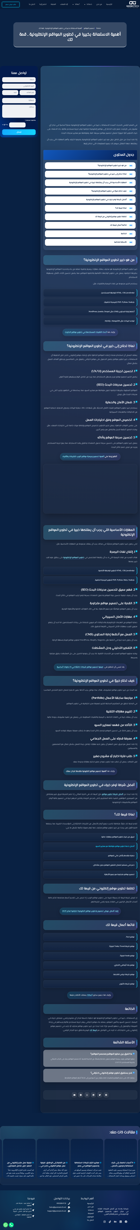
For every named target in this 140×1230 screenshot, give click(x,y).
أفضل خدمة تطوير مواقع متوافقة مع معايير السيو (115, 846)
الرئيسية (109, 4)
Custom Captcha (30, 120)
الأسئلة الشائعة (120, 242)
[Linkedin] (120, 1221)
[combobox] (19, 100)
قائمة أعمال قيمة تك (118, 225)
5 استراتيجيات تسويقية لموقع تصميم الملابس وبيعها (52, 1164)
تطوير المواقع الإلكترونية (73, 557)
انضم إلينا (42, 4)
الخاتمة (124, 233)
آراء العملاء (64, 4)
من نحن (99, 4)
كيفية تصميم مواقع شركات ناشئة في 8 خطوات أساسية (80, 667)
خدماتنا (89, 4)
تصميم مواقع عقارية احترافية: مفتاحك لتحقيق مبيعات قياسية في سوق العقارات (18, 1164)
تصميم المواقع (89, 28)
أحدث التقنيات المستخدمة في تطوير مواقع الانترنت (86, 332)
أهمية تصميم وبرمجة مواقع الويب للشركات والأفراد (83, 456)
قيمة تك (93, 1030)
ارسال (19, 132)
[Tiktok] (110, 1221)
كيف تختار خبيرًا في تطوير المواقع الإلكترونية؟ (109, 191)
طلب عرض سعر (10, 4)
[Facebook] (126, 1221)
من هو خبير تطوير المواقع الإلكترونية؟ (112, 165)
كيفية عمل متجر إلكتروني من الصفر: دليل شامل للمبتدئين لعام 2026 (87, 1164)
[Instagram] (104, 1221)
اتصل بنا (32, 4)
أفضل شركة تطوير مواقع (112, 794)
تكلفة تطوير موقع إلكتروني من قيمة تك (111, 216)
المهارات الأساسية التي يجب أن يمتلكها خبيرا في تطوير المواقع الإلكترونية (98, 182)
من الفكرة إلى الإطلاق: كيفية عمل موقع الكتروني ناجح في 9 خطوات (120, 1164)
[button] (106, 1094)
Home (98, 28)
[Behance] (115, 1221)
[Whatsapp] (5, 1224)
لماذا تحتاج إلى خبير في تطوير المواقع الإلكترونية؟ (107, 174)
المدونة (53, 4)
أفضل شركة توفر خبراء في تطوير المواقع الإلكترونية (106, 199)
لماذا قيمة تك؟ (121, 208)
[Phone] (11, 1224)
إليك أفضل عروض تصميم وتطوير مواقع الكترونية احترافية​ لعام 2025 (90, 911)
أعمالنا (77, 4)
